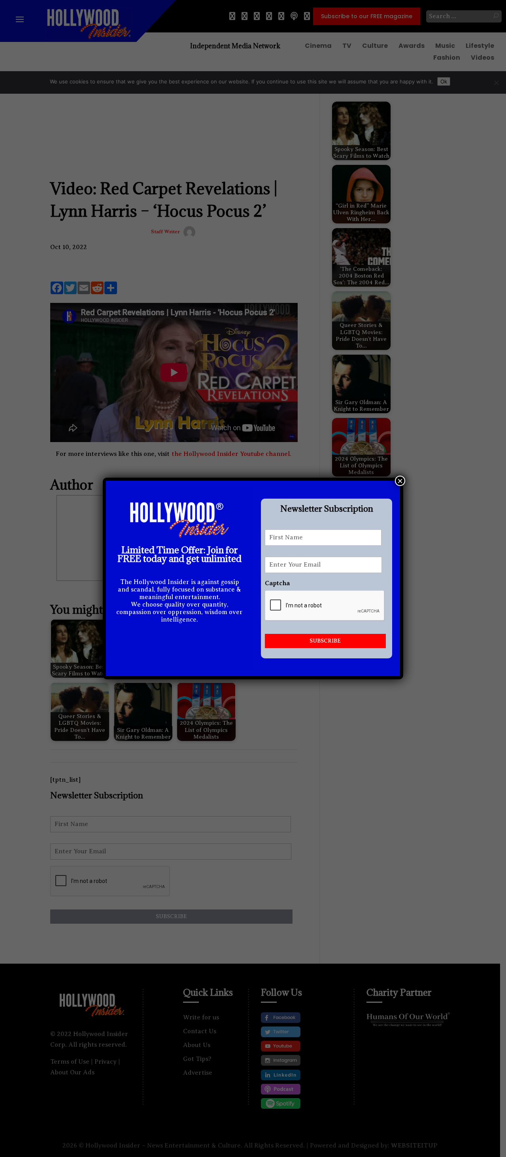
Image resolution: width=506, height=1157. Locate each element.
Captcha (277, 583)
